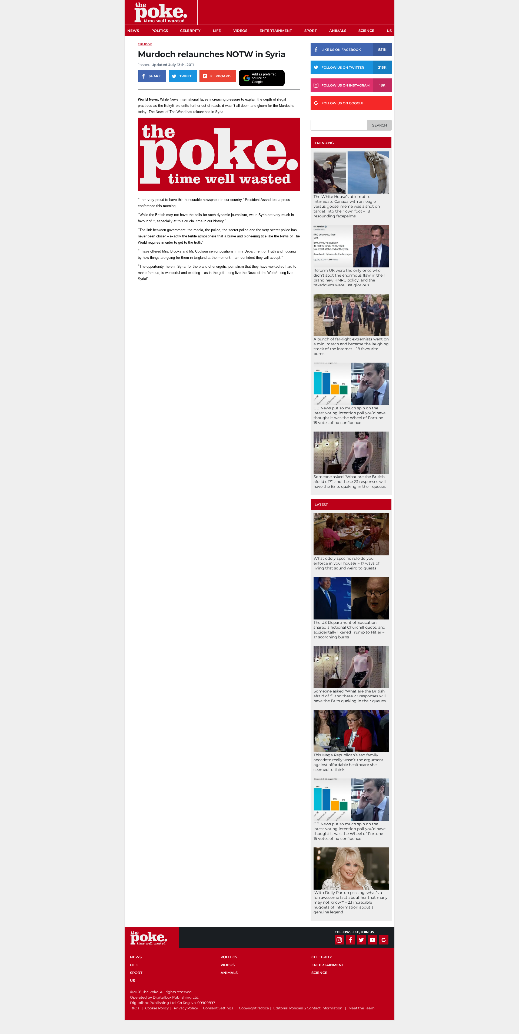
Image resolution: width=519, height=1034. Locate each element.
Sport (310, 30)
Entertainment (276, 30)
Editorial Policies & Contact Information (307, 1008)
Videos (240, 30)
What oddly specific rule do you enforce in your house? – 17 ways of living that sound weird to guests (347, 563)
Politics (159, 30)
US (389, 30)
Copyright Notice (254, 1008)
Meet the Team (361, 1008)
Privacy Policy (186, 1008)
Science (366, 30)
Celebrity (190, 30)
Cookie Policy (157, 1008)
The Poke (161, 12)
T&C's (134, 1008)
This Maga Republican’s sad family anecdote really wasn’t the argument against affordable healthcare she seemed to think (348, 762)
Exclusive (145, 43)
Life (217, 30)
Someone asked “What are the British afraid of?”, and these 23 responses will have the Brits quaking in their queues (350, 481)
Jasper (143, 64)
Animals (337, 30)
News (133, 30)
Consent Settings (218, 1008)
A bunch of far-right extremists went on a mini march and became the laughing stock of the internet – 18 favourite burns (351, 346)
